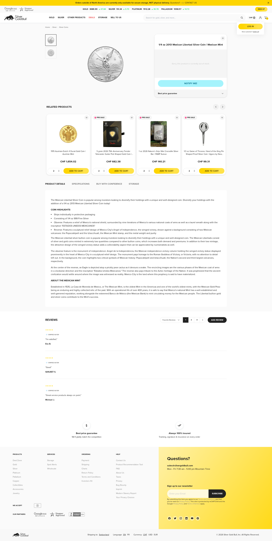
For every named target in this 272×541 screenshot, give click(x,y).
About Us (120, 473)
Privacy (119, 481)
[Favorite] (223, 38)
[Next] (148, 64)
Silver (119, 9)
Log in (250, 26)
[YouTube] (192, 518)
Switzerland (104, 534)
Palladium (175, 9)
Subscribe (217, 493)
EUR (156, 534)
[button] (190, 93)
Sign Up (261, 9)
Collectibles (18, 485)
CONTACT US (191, 3)
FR (128, 534)
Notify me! (190, 83)
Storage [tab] (134, 184)
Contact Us (121, 460)
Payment (85, 460)
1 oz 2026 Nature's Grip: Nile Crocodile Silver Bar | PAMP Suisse (158, 152)
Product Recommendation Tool (129, 464)
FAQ (118, 468)
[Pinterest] (198, 518)
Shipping (85, 464)
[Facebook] (169, 518)
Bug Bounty (121, 485)
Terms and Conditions (91, 477)
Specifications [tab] (81, 184)
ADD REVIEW (217, 320)
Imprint (119, 489)
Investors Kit (87, 481)
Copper (16, 481)
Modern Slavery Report (126, 493)
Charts (84, 468)
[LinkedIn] (186, 518)
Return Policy (87, 473)
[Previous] (63, 64)
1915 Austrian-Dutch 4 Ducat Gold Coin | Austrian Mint (68, 152)
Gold (94, 9)
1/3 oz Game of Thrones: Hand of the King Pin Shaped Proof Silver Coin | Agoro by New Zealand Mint (204, 152)
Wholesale (51, 468)
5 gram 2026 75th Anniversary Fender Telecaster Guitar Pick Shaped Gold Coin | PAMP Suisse (113, 152)
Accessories (18, 489)
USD (150, 534)
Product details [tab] (55, 184)
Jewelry (16, 493)
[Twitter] (175, 518)
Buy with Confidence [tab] (109, 184)
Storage (50, 460)
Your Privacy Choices (125, 497)
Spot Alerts (52, 464)
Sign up (256, 32)
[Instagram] (180, 518)
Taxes (118, 477)
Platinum (145, 9)
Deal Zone (17, 460)
